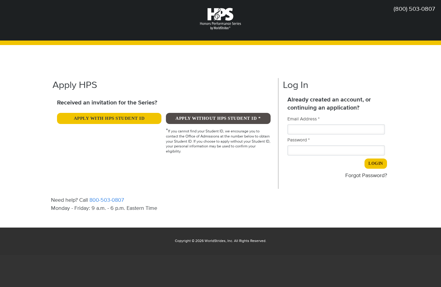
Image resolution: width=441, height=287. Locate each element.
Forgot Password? (366, 175)
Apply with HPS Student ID (109, 118)
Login (375, 163)
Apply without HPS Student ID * (218, 118)
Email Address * (303, 119)
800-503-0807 (106, 200)
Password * (298, 140)
